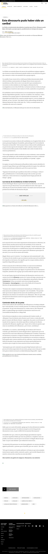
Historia (25, 6)
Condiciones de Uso (11, 547)
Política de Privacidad (21, 547)
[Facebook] (26, 526)
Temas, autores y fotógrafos (12, 527)
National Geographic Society (11, 534)
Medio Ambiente (18, 6)
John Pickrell (9, 31)
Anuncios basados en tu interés (32, 547)
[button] (24, 477)
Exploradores (11, 537)
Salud (31, 6)
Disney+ (18, 528)
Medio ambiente (4, 531)
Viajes (35, 6)
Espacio (2, 541)
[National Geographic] (2, 3)
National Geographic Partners (11, 530)
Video (2, 543)
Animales (9, 6)
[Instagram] (33, 526)
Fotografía (3, 539)
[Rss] (44, 526)
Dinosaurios (37, 497)
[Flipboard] (37, 526)
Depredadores (25, 497)
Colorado (15, 497)
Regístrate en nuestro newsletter (20, 526)
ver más (24, 200)
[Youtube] (40, 526)
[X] (29, 526)
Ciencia (4, 6)
